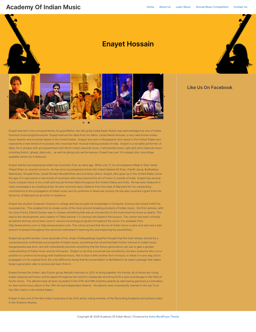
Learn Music (183, 7)
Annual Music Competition (212, 7)
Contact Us (240, 7)
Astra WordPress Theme (164, 316)
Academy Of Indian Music (43, 7)
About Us (165, 7)
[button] (8, 96)
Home (150, 7)
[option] (24, 96)
